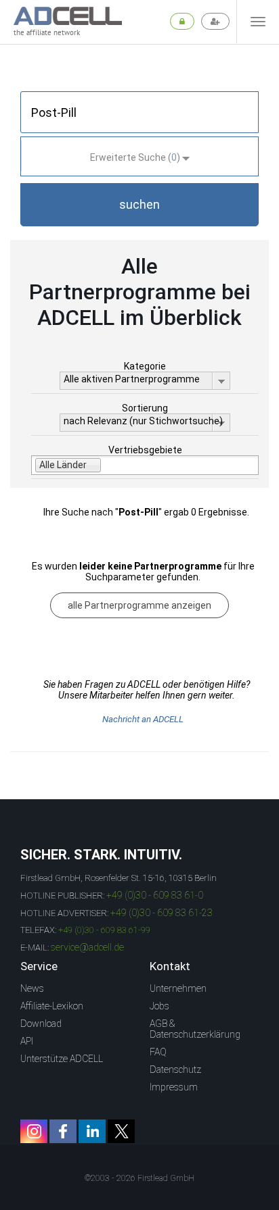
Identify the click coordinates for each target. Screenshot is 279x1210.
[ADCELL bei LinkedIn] (92, 1131)
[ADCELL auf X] (121, 1131)
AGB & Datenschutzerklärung (195, 1029)
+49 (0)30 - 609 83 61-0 (154, 895)
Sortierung (145, 408)
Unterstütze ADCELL (61, 1058)
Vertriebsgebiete (145, 450)
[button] (139, 204)
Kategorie (145, 366)
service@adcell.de (87, 947)
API (26, 1041)
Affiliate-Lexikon (51, 1006)
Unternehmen (178, 988)
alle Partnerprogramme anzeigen (139, 605)
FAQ (158, 1052)
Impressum (174, 1087)
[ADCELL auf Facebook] (63, 1131)
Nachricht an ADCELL (143, 719)
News (32, 988)
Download (41, 1023)
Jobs (159, 1006)
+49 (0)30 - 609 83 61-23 (161, 912)
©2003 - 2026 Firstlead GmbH (139, 1178)
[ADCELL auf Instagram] (33, 1131)
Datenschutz (175, 1069)
